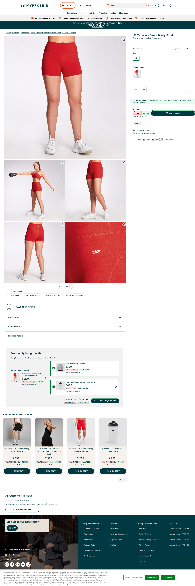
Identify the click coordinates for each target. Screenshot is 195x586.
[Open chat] (28, 564)
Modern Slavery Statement (149, 540)
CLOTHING (85, 5)
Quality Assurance (146, 534)
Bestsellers (72, 13)
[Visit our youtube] (17, 564)
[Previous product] (120, 480)
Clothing (15, 33)
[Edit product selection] (116, 368)
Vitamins (103, 13)
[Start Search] (108, 5)
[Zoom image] (124, 40)
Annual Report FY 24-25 (179, 545)
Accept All (168, 577)
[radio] (136, 58)
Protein (83, 13)
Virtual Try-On (183, 49)
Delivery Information (92, 550)
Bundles (112, 13)
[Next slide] (126, 451)
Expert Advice (116, 540)
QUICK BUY (18, 471)
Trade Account (145, 556)
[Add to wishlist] (189, 89)
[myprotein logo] (34, 5)
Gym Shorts (34, 33)
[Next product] (125, 480)
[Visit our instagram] (7, 564)
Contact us (88, 534)
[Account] (164, 5)
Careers (142, 561)
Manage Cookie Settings (133, 577)
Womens (24, 33)
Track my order (90, 556)
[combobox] (132, 5)
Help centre (89, 540)
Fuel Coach (153, 5)
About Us (142, 529)
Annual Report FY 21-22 (179, 529)
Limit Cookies (152, 577)
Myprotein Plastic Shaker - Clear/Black (112, 450)
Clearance (123, 13)
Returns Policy (90, 545)
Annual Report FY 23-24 (179, 540)
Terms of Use (80, 584)
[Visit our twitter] (23, 564)
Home (8, 33)
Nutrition (92, 13)
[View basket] (170, 5)
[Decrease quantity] (135, 89)
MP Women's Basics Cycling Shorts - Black (17, 450)
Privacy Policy (144, 545)
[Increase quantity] (143, 89)
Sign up (12, 528)
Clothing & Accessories (119, 534)
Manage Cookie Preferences (17, 549)
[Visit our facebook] (12, 564)
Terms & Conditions (147, 550)
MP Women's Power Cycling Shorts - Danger (81, 450)
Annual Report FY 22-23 (179, 534)
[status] (139, 89)
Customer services (91, 529)
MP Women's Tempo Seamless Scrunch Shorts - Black (49, 451)
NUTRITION (67, 5)
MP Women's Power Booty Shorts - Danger (58, 33)
